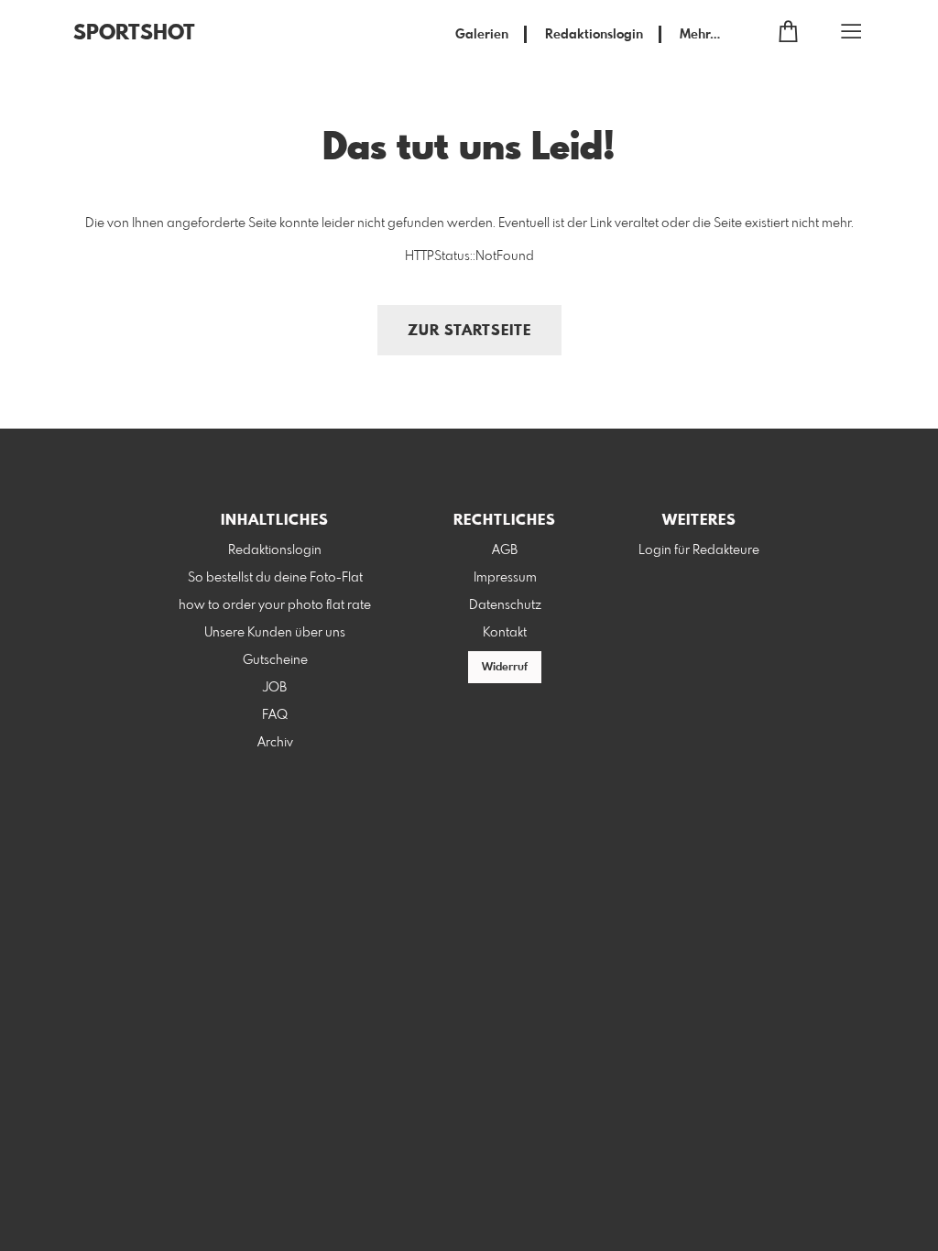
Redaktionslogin (594, 34)
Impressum (505, 577)
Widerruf (505, 667)
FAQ (275, 715)
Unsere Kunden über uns (274, 632)
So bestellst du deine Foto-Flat (275, 577)
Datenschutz (505, 605)
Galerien (481, 34)
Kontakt (505, 632)
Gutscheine (275, 660)
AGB (505, 550)
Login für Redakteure (698, 550)
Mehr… (700, 34)
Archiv (275, 742)
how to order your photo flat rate (275, 605)
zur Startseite (469, 331)
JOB (275, 687)
